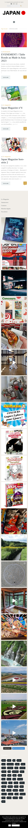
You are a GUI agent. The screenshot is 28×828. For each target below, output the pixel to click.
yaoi (21, 797)
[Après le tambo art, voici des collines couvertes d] (14, 680)
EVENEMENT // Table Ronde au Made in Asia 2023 (13, 57)
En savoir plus (15, 825)
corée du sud (10, 764)
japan (9, 775)
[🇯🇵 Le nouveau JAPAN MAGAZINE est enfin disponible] (14, 256)
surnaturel (23, 794)
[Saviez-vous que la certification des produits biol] (14, 548)
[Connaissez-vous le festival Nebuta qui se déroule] (14, 627)
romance (4, 794)
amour (4, 760)
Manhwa (22, 782)
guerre (22, 771)
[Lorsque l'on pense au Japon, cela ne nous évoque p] (14, 653)
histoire (4, 775)
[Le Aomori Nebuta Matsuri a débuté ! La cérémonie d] (14, 521)
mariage (4, 786)
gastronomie (15, 771)
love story (20, 779)
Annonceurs (4, 202)
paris (3, 790)
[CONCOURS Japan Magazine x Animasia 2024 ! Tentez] (14, 415)
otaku (22, 786)
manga (16, 782)
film (9, 771)
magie (10, 782)
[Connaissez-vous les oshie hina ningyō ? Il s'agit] (14, 389)
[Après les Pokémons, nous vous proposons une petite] (14, 574)
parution (9, 790)
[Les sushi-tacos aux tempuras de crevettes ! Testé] (14, 336)
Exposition (23, 767)
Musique (10, 786)
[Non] (26, 821)
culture (23, 764)
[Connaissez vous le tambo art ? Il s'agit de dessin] (14, 706)
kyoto (4, 779)
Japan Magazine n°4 (11, 107)
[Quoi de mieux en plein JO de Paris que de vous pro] (14, 442)
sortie (17, 794)
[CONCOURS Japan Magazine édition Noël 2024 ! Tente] (14, 309)
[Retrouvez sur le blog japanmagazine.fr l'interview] (14, 283)
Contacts (3, 205)
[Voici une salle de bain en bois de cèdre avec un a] (14, 600)
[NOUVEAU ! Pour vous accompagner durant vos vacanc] (14, 495)
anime (9, 760)
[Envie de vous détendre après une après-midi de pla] (14, 468)
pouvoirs (15, 790)
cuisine (17, 764)
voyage (9, 797)
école (4, 801)
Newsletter (4, 212)
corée (4, 764)
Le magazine (7, 105)
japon (15, 775)
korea (20, 775)
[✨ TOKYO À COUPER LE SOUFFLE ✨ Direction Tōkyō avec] (14, 230)
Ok (9, 825)
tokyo (4, 797)
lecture (9, 779)
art (14, 760)
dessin (4, 767)
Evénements (6, 52)
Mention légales (6, 208)
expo (17, 767)
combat (19, 760)
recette (21, 790)
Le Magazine (5, 199)
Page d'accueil (4, 28)
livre (14, 779)
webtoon (15, 797)
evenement (10, 767)
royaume (10, 794)
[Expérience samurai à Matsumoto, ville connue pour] (14, 362)
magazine (4, 782)
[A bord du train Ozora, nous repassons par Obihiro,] (14, 733)
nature (16, 786)
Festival (4, 771)
